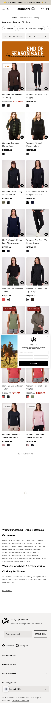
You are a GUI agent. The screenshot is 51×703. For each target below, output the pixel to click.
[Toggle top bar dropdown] (45, 2)
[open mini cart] (47, 9)
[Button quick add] (22, 88)
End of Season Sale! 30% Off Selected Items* (23, 2)
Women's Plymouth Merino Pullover (34, 144)
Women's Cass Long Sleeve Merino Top (11, 435)
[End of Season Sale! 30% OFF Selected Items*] (25, 51)
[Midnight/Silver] (32, 202)
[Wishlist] (42, 9)
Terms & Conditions (20, 700)
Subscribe (33, 363)
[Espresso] (8, 105)
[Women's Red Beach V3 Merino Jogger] (37, 223)
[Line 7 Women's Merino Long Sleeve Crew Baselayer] (37, 174)
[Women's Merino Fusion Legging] (37, 77)
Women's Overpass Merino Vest (10, 144)
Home (14, 18)
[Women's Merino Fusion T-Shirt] (13, 271)
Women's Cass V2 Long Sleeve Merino (12, 193)
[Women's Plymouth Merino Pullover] (37, 126)
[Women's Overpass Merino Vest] (13, 126)
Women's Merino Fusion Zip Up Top (12, 96)
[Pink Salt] (3, 445)
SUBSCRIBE (40, 634)
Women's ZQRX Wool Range (31, 29)
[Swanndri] (25, 9)
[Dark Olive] (3, 202)
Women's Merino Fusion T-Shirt (12, 290)
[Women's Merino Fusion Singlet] (13, 320)
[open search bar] (8, 9)
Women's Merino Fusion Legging (36, 96)
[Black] (3, 105)
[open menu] (3, 9)
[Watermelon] (3, 299)
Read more (7, 590)
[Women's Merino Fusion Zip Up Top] (13, 77)
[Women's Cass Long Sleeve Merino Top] (13, 417)
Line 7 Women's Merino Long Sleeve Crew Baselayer (36, 193)
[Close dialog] (47, 336)
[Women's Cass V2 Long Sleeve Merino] (13, 174)
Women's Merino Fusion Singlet (36, 387)
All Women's (9, 29)
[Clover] (32, 396)
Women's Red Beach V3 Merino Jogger (36, 241)
